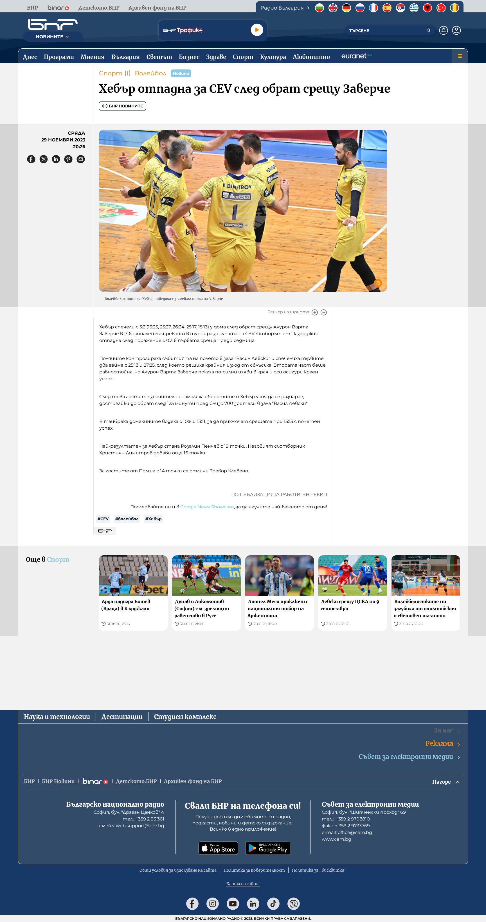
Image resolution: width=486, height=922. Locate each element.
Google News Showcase (207, 507)
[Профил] (456, 30)
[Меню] (459, 55)
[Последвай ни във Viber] (293, 903)
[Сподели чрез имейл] (80, 159)
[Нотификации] (443, 30)
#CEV (103, 518)
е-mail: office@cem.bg (347, 832)
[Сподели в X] (43, 159)
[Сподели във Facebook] (31, 159)
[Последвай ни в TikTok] (273, 903)
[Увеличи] (314, 312)
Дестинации (122, 717)
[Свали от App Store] (218, 848)
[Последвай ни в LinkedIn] (253, 903)
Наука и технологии (57, 717)
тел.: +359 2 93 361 (143, 819)
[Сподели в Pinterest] (68, 159)
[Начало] (53, 24)
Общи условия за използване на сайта (178, 870)
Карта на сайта (243, 883)
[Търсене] (428, 30)
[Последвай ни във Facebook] (192, 903)
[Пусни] (257, 30)
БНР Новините (126, 106)
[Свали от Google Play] (267, 848)
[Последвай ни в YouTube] (233, 903)
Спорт (110, 73)
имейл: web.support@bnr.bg (131, 825)
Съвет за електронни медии (406, 757)
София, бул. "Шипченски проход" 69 (364, 812)
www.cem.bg (336, 839)
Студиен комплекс (185, 717)
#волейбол (127, 518)
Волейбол (150, 73)
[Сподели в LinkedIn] (55, 159)
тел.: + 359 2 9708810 (346, 819)
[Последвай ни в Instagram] (212, 903)
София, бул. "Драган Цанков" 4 (129, 812)
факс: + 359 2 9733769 (346, 825)
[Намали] (323, 312)
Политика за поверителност (254, 870)
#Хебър (153, 518)
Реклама (439, 743)
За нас (443, 730)
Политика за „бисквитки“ (319, 870)
